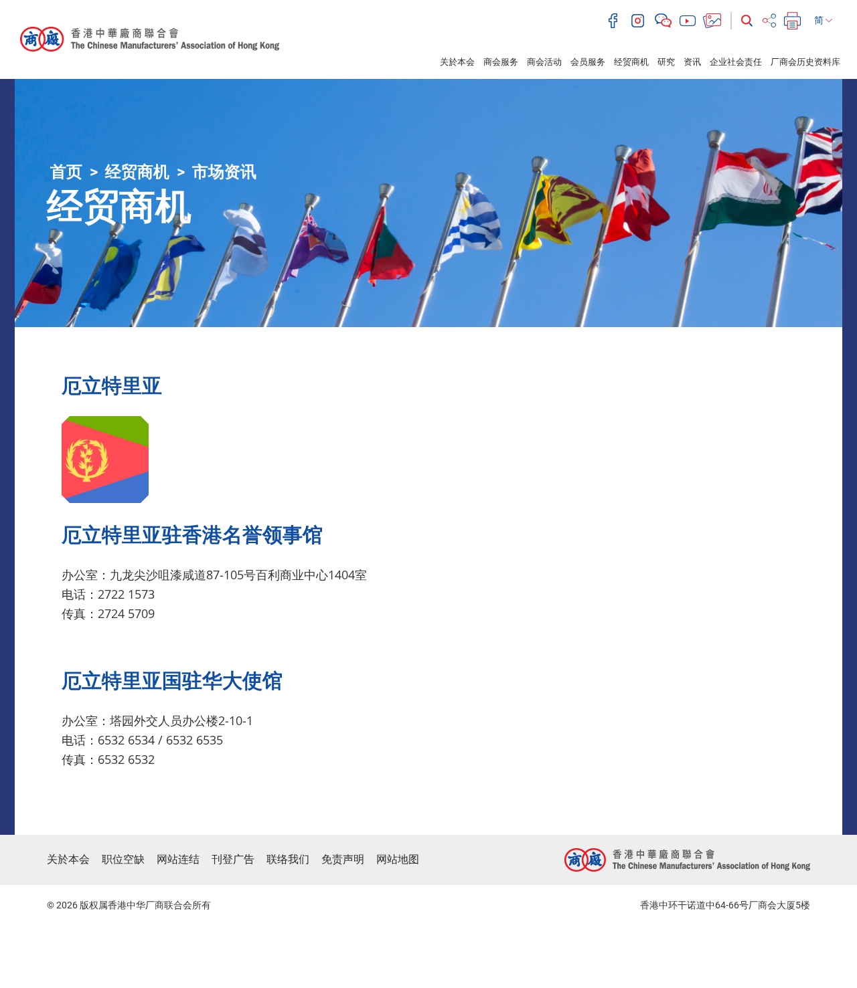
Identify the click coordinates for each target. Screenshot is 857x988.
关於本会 (457, 62)
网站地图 (397, 859)
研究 (666, 62)
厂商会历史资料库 (805, 62)
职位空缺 (123, 859)
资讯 (692, 62)
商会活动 (544, 62)
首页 (66, 172)
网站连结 (178, 859)
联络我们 (287, 859)
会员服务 (587, 62)
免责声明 (342, 859)
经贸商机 (631, 62)
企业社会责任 (736, 62)
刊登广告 (233, 859)
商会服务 (500, 62)
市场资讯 (224, 172)
